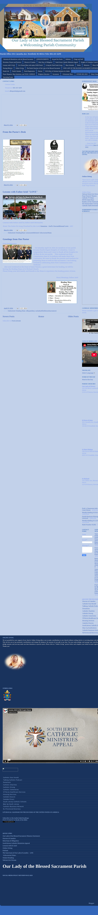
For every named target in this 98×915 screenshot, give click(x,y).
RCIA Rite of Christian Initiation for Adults (57, 71)
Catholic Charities (88, 611)
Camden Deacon (88, 623)
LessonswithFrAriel (32, 233)
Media (79, 65)
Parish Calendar (16, 71)
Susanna (44, 226)
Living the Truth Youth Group (54, 65)
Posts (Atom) (16, 321)
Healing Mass (20, 311)
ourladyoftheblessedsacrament (46, 311)
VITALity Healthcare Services (14, 792)
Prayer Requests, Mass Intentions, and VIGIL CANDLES (19, 74)
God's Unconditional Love (58, 226)
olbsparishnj (30, 311)
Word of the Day (87, 379)
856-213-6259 (17, 88)
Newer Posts (8, 316)
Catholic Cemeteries (89, 616)
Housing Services (88, 621)
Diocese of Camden (29, 62)
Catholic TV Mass (88, 198)
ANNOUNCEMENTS (42, 59)
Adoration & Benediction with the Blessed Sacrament (18, 59)
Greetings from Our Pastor (16, 239)
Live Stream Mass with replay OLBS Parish (30, 65)
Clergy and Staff (78, 59)
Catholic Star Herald (89, 604)
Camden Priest (8, 799)
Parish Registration (29, 71)
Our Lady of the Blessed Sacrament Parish (44, 866)
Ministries (86, 65)
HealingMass (20, 233)
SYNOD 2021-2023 (82, 74)
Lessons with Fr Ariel (9, 65)
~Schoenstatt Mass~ (67, 74)
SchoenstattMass (46, 233)
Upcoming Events (8, 77)
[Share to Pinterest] (26, 125)
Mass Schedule (70, 65)
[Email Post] (17, 125)
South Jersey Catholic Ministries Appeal (67, 62)
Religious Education (43, 74)
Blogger (91, 903)
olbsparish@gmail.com (17, 91)
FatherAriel (12, 233)
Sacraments (56, 74)
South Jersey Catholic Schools (14, 801)
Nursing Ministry (7, 68)
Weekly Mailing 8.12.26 (90, 521)
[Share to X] (23, 125)
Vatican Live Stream (9, 860)
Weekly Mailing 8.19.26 (90, 512)
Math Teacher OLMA (89, 525)
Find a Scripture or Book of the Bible (15, 820)
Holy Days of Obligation (45, 62)
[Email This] (20, 125)
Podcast (40, 71)
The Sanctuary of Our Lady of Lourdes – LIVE (18, 853)
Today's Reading (8, 858)
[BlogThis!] (21, 125)
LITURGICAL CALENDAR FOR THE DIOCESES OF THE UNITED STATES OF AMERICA (31, 812)
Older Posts (73, 316)
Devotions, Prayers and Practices (12, 62)
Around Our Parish (57, 59)
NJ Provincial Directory (90, 633)
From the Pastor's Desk (14, 132)
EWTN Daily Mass (88, 200)
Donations (86, 608)
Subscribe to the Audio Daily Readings (16, 818)
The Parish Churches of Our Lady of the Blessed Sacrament (43, 68)
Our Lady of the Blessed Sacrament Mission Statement (21, 836)
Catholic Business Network (13, 806)
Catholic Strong (87, 613)
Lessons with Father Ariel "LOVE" (20, 192)
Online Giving (20, 68)
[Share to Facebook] (24, 125)
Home (41, 316)
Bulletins (68, 59)
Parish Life (6, 71)
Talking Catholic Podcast (12, 780)
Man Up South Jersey (89, 628)
